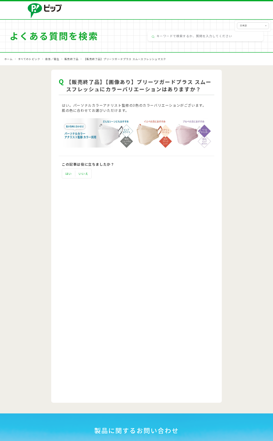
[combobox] (205, 36)
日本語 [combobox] (243, 25)
